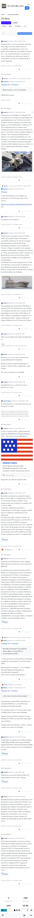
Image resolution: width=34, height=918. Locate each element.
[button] (3, 915)
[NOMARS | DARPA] (17, 450)
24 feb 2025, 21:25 (23, 401)
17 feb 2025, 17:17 (19, 189)
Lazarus (5, 428)
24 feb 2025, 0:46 (20, 382)
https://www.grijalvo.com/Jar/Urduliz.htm (15, 204)
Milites (5, 354)
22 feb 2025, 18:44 (19, 354)
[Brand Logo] (4, 6)
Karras (5, 640)
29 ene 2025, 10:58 (20, 41)
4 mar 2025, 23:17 (20, 428)
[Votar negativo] (28, 69)
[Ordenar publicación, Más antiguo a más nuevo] (3, 33)
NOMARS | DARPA (10, 463)
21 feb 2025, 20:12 (20, 303)
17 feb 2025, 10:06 (20, 112)
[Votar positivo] (22, 69)
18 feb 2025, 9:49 (20, 233)
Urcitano (5, 81)
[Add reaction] (19, 69)
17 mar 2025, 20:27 (20, 493)
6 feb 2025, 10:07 (20, 81)
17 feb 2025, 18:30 (20, 216)
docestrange (7, 401)
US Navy (15, 84)
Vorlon (5, 334)
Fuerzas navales (6, 22)
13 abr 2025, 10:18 (20, 796)
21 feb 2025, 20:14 (19, 334)
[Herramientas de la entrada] (31, 69)
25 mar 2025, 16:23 (19, 687)
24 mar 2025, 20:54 (19, 640)
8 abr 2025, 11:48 (19, 772)
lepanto (5, 41)
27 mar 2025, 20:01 (20, 737)
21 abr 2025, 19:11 (19, 838)
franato (5, 189)
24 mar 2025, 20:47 (20, 558)
